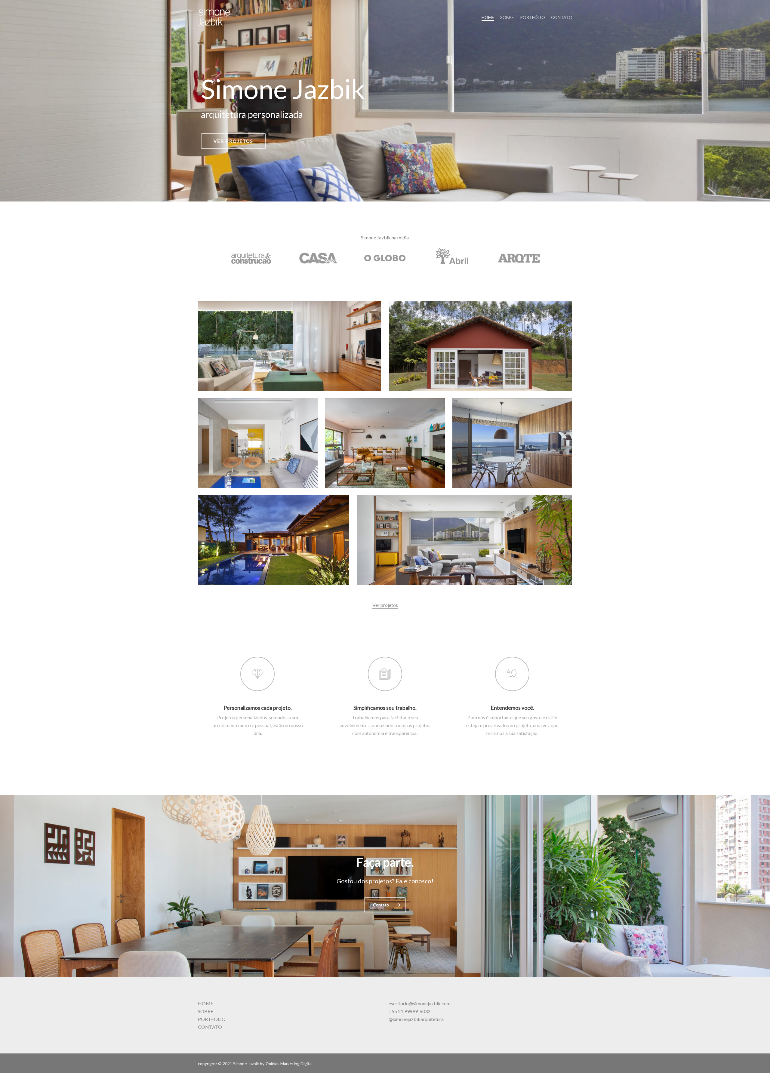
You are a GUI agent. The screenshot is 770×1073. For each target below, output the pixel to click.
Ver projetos (233, 141)
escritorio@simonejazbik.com (420, 1003)
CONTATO (210, 1027)
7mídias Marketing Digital (289, 1063)
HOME (205, 1003)
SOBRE (205, 1011)
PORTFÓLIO (212, 1019)
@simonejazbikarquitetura (416, 1019)
